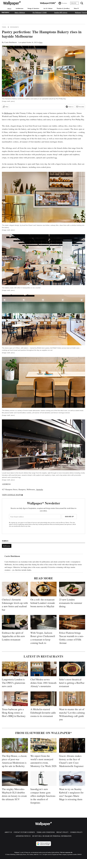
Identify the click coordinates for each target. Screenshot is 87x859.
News (40, 42)
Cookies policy (76, 832)
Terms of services (32, 522)
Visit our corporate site (66, 852)
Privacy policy (62, 832)
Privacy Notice (65, 522)
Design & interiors (33, 8)
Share (6, 106)
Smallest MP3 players (60, 12)
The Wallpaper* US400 (39, 12)
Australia (39, 489)
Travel (4, 27)
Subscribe (73, 3)
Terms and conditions (46, 832)
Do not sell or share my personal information (51, 836)
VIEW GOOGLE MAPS (11, 494)
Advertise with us (23, 836)
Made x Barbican (20, 12)
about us (8, 832)
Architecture (19, 8)
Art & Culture (47, 8)
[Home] (9, 9)
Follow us (70, 106)
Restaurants (14, 27)
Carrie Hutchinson (10, 42)
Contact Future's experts (24, 832)
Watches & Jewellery (63, 8)
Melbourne (8, 113)
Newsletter (81, 106)
